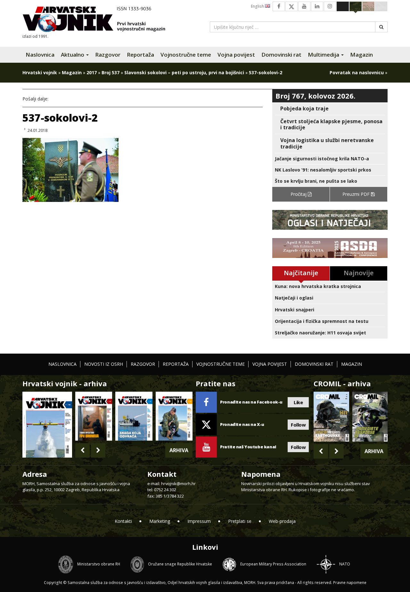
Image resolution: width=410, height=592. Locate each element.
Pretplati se (239, 521)
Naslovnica (40, 54)
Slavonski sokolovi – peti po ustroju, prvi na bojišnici (184, 72)
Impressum (199, 521)
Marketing (159, 521)
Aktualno (73, 54)
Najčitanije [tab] (301, 272)
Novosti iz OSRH (103, 364)
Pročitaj (299, 194)
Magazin (361, 54)
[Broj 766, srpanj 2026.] (47, 424)
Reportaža (140, 54)
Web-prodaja (282, 521)
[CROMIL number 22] (370, 417)
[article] (330, 109)
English (258, 6)
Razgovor (107, 54)
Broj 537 (110, 72)
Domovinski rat (281, 54)
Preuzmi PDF (356, 194)
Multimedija (324, 54)
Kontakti (123, 521)
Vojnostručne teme (185, 54)
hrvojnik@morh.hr (178, 483)
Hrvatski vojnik (39, 72)
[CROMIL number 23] (331, 417)
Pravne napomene (349, 582)
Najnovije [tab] (358, 272)
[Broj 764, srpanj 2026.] (133, 416)
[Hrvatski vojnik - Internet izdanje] (98, 20)
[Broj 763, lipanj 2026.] (174, 416)
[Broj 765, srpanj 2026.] (93, 416)
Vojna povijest (236, 54)
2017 (91, 72)
